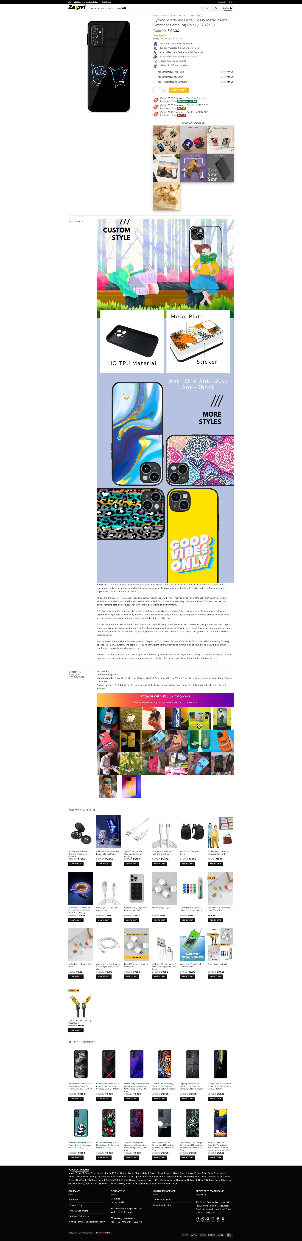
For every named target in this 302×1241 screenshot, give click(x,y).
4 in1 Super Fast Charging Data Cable (79, 1021)
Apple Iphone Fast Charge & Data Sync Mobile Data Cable (108, 967)
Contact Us (221, 2)
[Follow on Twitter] (208, 1219)
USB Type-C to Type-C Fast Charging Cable (162, 852)
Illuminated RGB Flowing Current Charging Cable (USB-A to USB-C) (79, 910)
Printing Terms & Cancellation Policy (86, 1221)
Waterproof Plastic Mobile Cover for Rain (192, 965)
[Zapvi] (77, 8)
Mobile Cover (97, 8)
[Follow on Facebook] (198, 1219)
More (109, 8)
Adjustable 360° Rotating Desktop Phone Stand (107, 852)
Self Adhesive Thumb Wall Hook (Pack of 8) (219, 909)
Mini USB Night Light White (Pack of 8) (136, 965)
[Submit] (216, 8)
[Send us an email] (213, 1219)
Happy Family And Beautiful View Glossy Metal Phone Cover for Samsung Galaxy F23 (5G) (219, 1146)
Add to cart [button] (75, 864)
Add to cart (178, 90)
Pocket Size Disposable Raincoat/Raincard (218, 852)
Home (156, 15)
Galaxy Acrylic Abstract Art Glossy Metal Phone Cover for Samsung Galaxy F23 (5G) (136, 1087)
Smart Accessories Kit (218, 964)
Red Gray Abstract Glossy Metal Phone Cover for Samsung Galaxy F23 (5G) (108, 1086)
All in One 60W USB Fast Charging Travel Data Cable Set (79, 854)
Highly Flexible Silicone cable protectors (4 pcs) (191, 909)
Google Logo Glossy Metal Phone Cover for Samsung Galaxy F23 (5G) (219, 1086)
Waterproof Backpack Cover (190, 852)
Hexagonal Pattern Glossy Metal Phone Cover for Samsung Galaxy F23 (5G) (80, 1086)
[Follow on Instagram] (203, 1219)
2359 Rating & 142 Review (170, 38)
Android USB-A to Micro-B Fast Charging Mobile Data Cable (164, 967)
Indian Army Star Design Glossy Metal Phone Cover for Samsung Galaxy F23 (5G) (192, 1146)
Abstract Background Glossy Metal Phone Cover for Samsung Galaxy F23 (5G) (136, 1146)
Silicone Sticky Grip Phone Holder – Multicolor (136, 909)
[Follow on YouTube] (223, 1219)
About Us (73, 1199)
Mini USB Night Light (161, 908)
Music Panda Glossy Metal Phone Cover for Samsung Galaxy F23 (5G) (80, 1145)
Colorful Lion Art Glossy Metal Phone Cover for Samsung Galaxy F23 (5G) (163, 1086)
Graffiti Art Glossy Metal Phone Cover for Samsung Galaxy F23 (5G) (107, 1145)
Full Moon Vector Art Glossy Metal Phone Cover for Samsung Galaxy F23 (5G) (164, 1146)
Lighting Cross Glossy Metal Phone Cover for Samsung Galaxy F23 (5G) (191, 1086)
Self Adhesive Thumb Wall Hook (80, 965)
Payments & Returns (78, 1216)
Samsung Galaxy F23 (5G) (190, 15)
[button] (227, 8)
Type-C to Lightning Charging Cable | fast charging (133, 854)
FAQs (231, 2)
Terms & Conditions (78, 1210)
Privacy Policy (75, 1205)
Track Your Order (162, 1199)
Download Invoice (162, 1205)
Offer (118, 8)
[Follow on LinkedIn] (218, 1219)
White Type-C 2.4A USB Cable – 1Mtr (106, 909)
